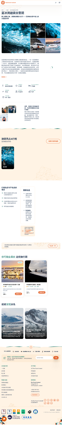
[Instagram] (51, 400)
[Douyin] (45, 403)
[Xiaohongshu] (51, 403)
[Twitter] (48, 400)
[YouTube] (54, 400)
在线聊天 (27, 231)
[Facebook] (45, 400)
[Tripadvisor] (58, 400)
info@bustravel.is (29, 233)
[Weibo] (48, 403)
